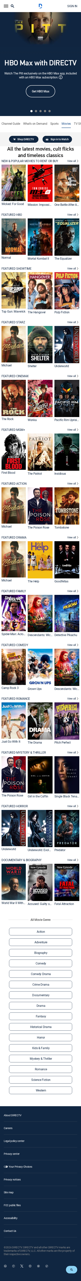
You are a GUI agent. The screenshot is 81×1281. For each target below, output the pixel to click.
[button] (6, 6)
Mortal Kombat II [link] (38, 258)
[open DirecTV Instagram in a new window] (30, 1266)
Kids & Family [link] (41, 1048)
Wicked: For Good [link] (13, 204)
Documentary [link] (40, 995)
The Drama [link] (35, 742)
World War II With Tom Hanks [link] (20, 903)
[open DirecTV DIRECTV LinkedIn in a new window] (5, 1266)
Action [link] (41, 932)
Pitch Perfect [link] (62, 742)
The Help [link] (33, 581)
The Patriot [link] (35, 473)
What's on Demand (35, 124)
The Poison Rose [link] (38, 527)
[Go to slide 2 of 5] (36, 111)
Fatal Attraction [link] (64, 904)
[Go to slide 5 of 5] (49, 111)
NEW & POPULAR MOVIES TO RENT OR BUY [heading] (30, 161)
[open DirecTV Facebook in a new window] (13, 1266)
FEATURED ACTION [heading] (14, 484)
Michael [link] (7, 365)
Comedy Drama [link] (41, 974)
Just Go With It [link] (11, 741)
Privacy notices (12, 1179)
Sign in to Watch (59, 139)
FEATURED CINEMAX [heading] (15, 376)
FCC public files (12, 1205)
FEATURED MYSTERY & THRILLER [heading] (24, 753)
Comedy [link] (41, 963)
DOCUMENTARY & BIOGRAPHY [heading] (22, 860)
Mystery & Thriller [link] (41, 1059)
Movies (66, 124)
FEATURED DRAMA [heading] (14, 537)
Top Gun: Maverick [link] (13, 311)
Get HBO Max (40, 91)
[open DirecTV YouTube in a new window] (38, 1266)
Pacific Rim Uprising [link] (67, 420)
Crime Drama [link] (40, 984)
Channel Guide (11, 124)
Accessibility (10, 1218)
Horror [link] (41, 1037)
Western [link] (41, 1090)
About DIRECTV (12, 1115)
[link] (14, 183)
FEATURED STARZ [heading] (13, 322)
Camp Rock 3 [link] (10, 688)
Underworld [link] (61, 366)
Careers (8, 1128)
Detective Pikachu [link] (65, 635)
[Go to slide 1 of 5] (31, 111)
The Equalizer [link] (63, 258)
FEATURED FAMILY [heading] (14, 591)
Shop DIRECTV (25, 139)
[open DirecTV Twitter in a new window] (21, 1266)
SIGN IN (72, 6)
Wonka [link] (32, 420)
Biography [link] (40, 953)
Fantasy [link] (41, 1016)
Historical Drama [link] (41, 1027)
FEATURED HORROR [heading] (15, 806)
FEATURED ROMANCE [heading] (16, 699)
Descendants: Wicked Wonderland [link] (49, 635)
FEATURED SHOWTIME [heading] (16, 269)
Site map (9, 1192)
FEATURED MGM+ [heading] (13, 430)
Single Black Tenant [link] (67, 796)
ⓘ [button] (61, 77)
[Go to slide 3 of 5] (40, 111)
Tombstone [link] (61, 527)
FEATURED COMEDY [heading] (15, 645)
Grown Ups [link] (35, 689)
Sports (54, 124)
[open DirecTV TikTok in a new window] (46, 1266)
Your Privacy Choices (20, 1166)
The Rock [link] (7, 419)
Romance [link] (41, 1069)
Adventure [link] (40, 942)
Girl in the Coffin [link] (38, 796)
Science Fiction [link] (40, 1080)
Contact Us (10, 1231)
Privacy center (12, 1154)
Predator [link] (59, 850)
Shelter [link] (32, 366)
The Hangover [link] (37, 312)
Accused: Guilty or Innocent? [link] (46, 904)
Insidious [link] (60, 473)
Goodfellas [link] (61, 581)
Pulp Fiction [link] (62, 312)
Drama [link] (41, 1006)
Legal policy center (14, 1141)
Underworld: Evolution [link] (41, 850)
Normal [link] (6, 257)
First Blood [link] (8, 473)
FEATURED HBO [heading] (12, 215)
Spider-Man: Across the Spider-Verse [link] (24, 634)
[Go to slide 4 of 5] (45, 111)
